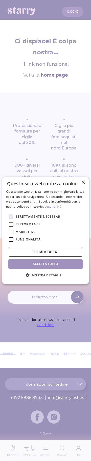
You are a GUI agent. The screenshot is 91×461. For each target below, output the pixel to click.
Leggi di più (52, 206)
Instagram (54, 417)
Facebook (37, 417)
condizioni (45, 325)
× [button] (83, 182)
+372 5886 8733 (26, 398)
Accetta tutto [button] (45, 264)
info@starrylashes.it (67, 398)
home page (54, 75)
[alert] (45, 230)
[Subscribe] (77, 297)
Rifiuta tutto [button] (45, 252)
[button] (45, 275)
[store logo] (27, 11)
